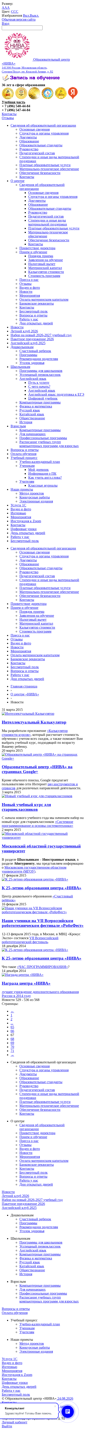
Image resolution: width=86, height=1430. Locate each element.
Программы (28, 355)
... (12, 1023)
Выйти (7, 1426)
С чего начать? (39, 386)
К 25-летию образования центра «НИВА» (41, 888)
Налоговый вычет (41, 264)
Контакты (9, 114)
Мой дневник (38, 469)
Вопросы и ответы (33, 315)
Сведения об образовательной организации (43, 125)
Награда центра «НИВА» (26, 983)
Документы (28, 137)
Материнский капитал (45, 268)
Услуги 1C (18, 505)
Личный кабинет (14, 1422)
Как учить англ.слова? (45, 477)
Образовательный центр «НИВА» (36, 65)
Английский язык (32, 378)
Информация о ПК (42, 473)
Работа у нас (28, 319)
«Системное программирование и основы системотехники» (37, 824)
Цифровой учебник (43, 398)
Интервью (18, 513)
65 (12, 1027)
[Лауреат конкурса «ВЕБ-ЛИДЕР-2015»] (21, 98)
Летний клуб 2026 (24, 331)
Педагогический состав (37, 153)
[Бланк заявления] (31, 81)
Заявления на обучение (45, 260)
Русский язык (29, 410)
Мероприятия (29, 295)
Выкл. (34, 15)
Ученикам (27, 466)
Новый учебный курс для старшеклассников (26, 807)
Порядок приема (40, 256)
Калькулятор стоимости (46, 272)
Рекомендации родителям (38, 359)
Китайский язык (31, 414)
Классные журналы (43, 485)
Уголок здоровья (31, 363)
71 (12, 1051)
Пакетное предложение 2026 (32, 339)
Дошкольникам (22, 347)
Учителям (26, 481)
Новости (25, 291)
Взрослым (18, 426)
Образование (29, 141)
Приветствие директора (37, 248)
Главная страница (24, 686)
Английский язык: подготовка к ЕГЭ (56, 394)
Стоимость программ (44, 276)
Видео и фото (29, 287)
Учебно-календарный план (39, 462)
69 (12, 1043)
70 (12, 1047)
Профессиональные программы (43, 438)
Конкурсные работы (34, 497)
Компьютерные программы (40, 402)
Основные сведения (34, 129)
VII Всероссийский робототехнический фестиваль (30, 940)
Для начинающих (32, 434)
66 (12, 1031)
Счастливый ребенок (35, 351)
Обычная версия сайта (19, 19)
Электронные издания (36, 501)
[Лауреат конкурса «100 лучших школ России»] (8, 98)
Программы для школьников (40, 371)
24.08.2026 (64, 1398)
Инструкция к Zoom (26, 521)
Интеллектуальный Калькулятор (34, 722)
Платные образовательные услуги (45, 165)
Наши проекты (22, 489)
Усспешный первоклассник (40, 375)
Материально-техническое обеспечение (49, 169)
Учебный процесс (24, 458)
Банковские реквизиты (36, 303)
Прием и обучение (33, 252)
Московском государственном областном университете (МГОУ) (34, 869)
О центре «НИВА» (25, 694)
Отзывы (8, 118)
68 (12, 1039)
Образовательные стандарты (40, 145)
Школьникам (20, 367)
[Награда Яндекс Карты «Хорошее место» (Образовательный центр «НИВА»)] (73, 98)
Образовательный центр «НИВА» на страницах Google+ (37, 769)
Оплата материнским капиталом (43, 299)
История (25, 422)
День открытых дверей (28, 533)
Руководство (28, 149)
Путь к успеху (38, 382)
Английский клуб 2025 (28, 343)
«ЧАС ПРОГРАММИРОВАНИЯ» (42, 967)
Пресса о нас (29, 280)
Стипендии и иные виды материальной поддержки (47, 222)
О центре (17, 181)
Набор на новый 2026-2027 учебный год (41, 335)
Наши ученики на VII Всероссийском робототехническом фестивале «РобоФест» (43, 923)
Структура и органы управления (44, 133)
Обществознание (32, 418)
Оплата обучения (23, 454)
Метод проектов (31, 493)
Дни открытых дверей (36, 323)
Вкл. (26, 15)
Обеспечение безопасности (39, 173)
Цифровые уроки (24, 529)
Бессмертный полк (33, 311)
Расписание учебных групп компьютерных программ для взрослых (49, 444)
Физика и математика (35, 406)
